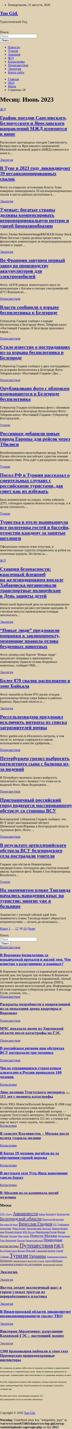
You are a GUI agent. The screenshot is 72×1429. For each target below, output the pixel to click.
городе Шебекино (54, 1261)
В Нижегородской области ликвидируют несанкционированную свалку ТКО (35, 1313)
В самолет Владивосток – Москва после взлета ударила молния (34, 1135)
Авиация (14, 54)
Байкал (42, 1214)
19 (24, 928)
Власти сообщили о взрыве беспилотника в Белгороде (29, 310)
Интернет (46, 1228)
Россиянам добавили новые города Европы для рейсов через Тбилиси (35, 439)
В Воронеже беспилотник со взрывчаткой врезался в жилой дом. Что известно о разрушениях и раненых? (35, 959)
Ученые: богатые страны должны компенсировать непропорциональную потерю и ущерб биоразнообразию (34, 217)
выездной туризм (36, 1261)
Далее (31, 928)
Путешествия (36, 1245)
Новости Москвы (43, 1236)
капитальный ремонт (53, 1264)
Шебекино (6, 1260)
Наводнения (23, 1236)
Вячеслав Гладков (35, 1223)
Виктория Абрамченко (53, 1219)
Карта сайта (16, 72)
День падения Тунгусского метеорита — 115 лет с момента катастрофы (35, 1094)
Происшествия (18, 65)
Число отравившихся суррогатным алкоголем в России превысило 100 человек (31, 1072)
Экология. (9, 1272)
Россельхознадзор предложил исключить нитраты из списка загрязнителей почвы (33, 722)
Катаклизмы (16, 61)
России (30, 1250)
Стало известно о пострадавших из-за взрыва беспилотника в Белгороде (35, 352)
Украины (37, 1256)
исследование (33, 1264)
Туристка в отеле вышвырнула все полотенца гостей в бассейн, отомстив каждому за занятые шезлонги (34, 530)
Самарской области (45, 1251)
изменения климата (12, 1264)
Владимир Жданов (9, 1224)
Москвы (13, 1236)
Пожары (21, 1240)
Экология (14, 68)
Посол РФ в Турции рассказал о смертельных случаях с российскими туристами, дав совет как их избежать (35, 483)
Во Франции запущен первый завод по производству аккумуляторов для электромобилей (32, 268)
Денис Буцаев (19, 1228)
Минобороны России (46, 1232)
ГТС (55, 1224)
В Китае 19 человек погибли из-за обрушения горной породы (29, 1155)
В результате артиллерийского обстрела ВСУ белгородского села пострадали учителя (33, 850)
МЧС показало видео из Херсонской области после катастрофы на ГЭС (31, 1030)
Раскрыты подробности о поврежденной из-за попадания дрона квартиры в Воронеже (35, 1008)
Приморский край (34, 1240)
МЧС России (29, 1232)
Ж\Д (11, 58)
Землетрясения (33, 1228)
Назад (4, 928)
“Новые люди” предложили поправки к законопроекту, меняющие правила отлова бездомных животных (30, 638)
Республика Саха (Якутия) (12, 1251)
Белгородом (63, 1214)
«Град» (8, 1214)
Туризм (13, 51)
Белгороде (51, 1214)
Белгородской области (21, 1218)
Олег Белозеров (8, 1240)
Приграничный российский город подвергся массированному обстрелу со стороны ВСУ (36, 805)
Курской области (13, 1232)
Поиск (4, 32)
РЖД (59, 1245)
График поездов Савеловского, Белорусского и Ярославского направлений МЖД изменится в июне (33, 125)
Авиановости (25, 1213)
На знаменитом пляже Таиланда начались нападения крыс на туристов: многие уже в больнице (35, 898)
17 (16, 928)
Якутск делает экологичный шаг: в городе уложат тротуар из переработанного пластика (31, 1291)
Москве (4, 1235)
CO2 (2, 1214)
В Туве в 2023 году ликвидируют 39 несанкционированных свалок (35, 173)
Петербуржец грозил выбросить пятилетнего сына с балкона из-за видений (35, 764)
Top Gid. (9, 13)
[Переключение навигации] (1, 29)
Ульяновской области (57, 1257)
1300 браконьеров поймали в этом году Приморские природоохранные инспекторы (34, 1355)
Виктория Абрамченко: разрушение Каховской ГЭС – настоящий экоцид (32, 1333)
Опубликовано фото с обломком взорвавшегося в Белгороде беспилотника (34, 394)
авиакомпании (20, 1261)
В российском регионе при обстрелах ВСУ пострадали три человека (32, 1050)
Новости (14, 47)
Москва (61, 1232)
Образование (64, 1236)
